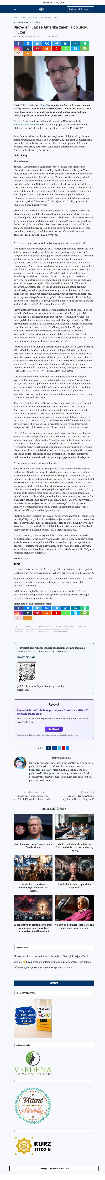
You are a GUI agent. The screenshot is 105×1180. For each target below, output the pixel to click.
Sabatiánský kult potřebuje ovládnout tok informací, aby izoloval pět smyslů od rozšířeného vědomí (33, 928)
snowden (19, 631)
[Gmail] (18, 53)
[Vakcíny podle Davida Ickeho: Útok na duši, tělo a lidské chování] (74, 908)
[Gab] (84, 43)
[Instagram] (18, 48)
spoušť (29, 631)
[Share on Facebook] (54, 748)
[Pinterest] (37, 48)
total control (42, 631)
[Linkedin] (65, 43)
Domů (16, 17)
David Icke (29, 627)
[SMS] (84, 48)
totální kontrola (60, 631)
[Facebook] (18, 43)
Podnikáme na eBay (40, 769)
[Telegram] (56, 43)
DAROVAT (53, 729)
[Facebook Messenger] (27, 43)
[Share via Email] (67, 748)
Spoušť (44, 105)
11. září (18, 627)
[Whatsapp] (65, 48)
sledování (82, 627)
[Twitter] (37, 43)
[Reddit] (46, 48)
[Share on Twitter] (59, 748)
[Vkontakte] (46, 43)
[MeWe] (75, 43)
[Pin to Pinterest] (63, 748)
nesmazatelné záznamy (65, 627)
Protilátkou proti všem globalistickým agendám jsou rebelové (33, 887)
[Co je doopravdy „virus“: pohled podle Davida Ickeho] (33, 827)
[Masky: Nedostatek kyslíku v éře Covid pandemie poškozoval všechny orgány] (74, 827)
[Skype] (75, 48)
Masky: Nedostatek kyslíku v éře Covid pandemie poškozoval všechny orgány (74, 847)
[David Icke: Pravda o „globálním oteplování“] (74, 868)
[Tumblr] (27, 48)
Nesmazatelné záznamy (27, 124)
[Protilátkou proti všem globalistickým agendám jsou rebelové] (33, 868)
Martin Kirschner (25, 36)
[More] (27, 53)
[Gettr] (56, 48)
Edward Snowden (44, 627)
